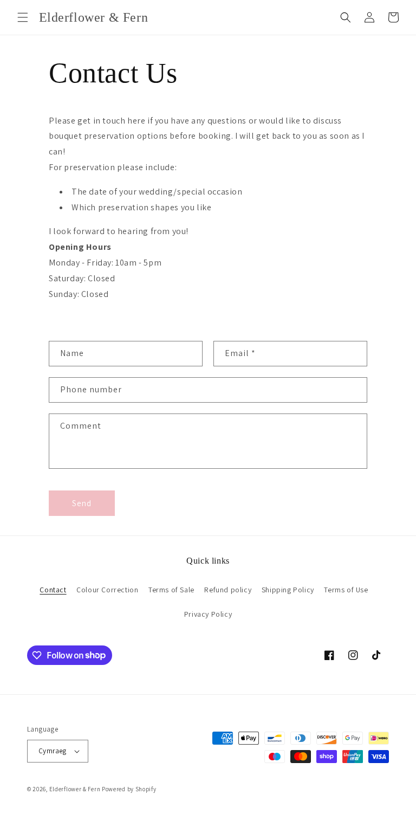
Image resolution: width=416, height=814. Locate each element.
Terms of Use (346, 590)
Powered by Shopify (129, 789)
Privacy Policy (208, 614)
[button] (23, 17)
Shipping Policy (288, 590)
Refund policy (227, 590)
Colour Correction (107, 590)
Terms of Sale (171, 590)
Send (82, 503)
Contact (53, 590)
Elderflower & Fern (75, 789)
